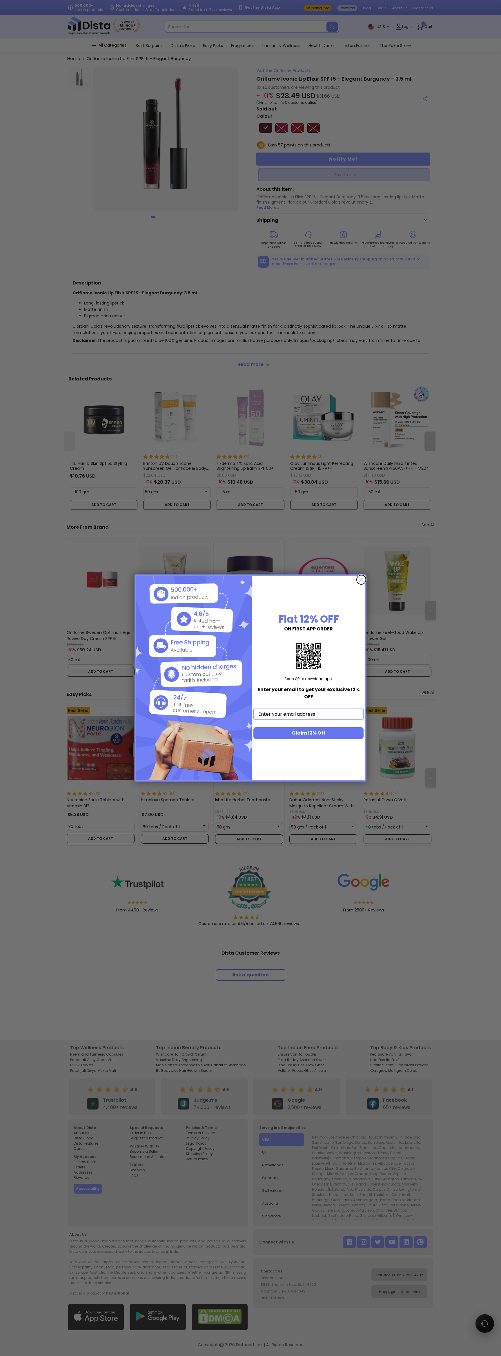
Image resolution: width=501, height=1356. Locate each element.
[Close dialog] (361, 579)
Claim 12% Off (308, 733)
